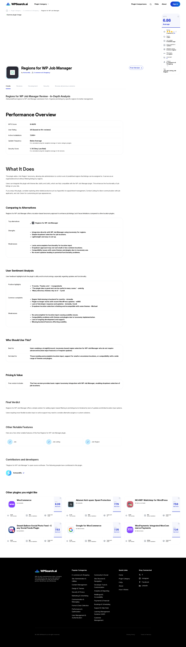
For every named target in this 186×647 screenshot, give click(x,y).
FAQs (157, 4)
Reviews (19, 86)
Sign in (175, 4)
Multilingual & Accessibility (98, 596)
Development (33, 86)
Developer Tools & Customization (100, 586)
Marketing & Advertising (80, 596)
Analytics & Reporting (101, 591)
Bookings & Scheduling (102, 604)
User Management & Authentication (79, 616)
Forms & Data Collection (80, 605)
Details (8, 86)
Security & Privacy (78, 592)
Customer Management (98, 619)
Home (121, 575)
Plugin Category (16, 10)
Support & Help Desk (101, 608)
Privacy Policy (131, 634)
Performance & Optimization (77, 610)
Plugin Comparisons (139, 4)
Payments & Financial (101, 601)
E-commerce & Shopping (31, 10)
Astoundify (26, 72)
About (164, 4)
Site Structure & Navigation (99, 580)
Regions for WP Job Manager (46, 223)
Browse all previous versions (65, 86)
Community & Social (101, 575)
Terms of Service (146, 634)
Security (46, 86)
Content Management (79, 585)
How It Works (123, 590)
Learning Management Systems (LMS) (102, 613)
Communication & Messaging (78, 600)
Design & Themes (78, 588)
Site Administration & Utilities (79, 580)
